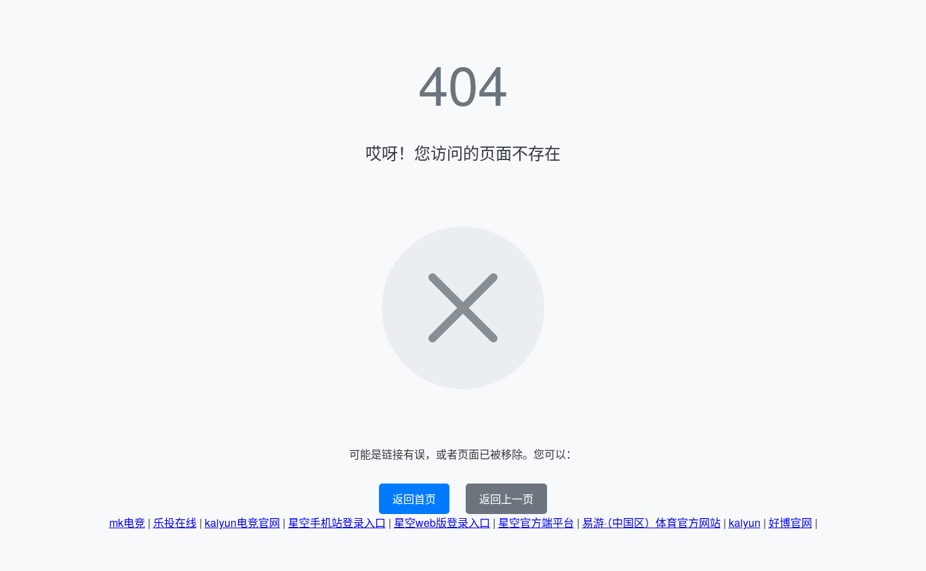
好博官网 (790, 522)
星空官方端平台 (536, 522)
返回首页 (414, 499)
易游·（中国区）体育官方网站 (651, 522)
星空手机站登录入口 (337, 522)
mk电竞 (127, 522)
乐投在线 (175, 522)
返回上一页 (506, 499)
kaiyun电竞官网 (242, 522)
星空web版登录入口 (442, 522)
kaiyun (745, 522)
